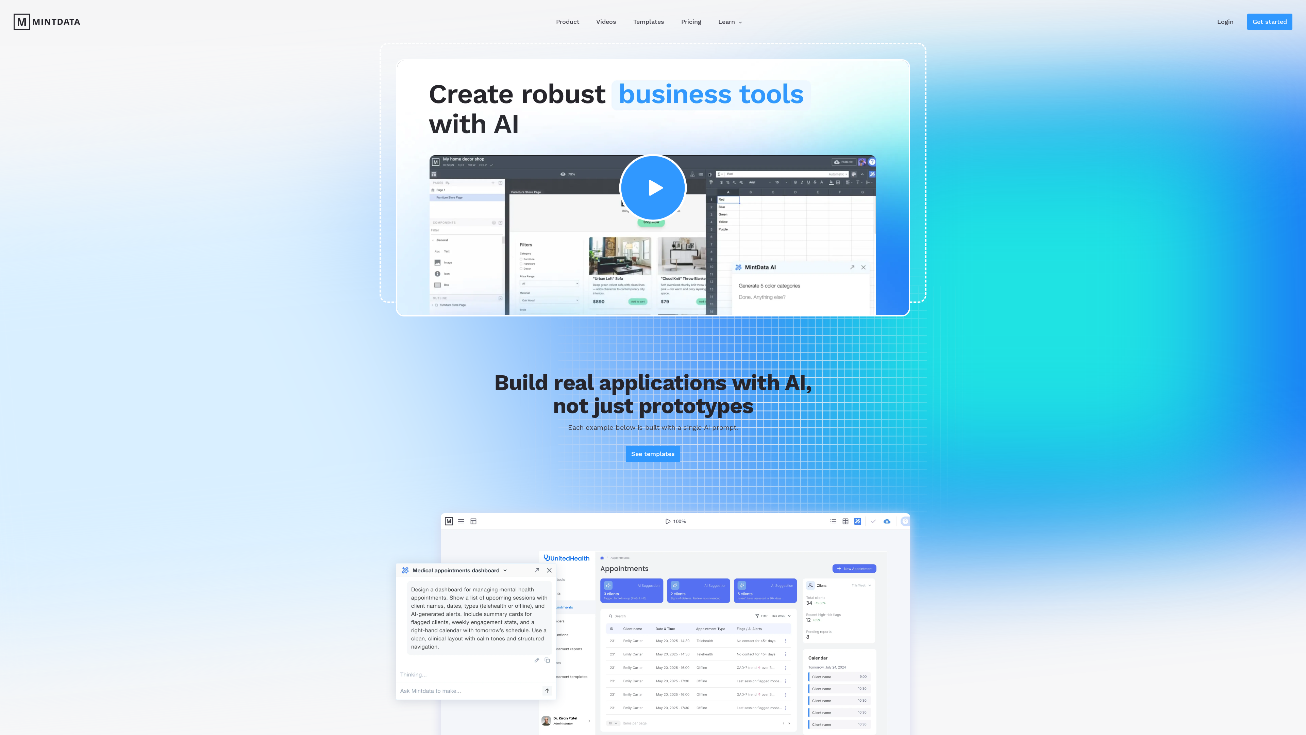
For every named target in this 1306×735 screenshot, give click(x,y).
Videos (606, 21)
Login (1225, 21)
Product (568, 21)
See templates (653, 453)
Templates (648, 21)
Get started (1270, 21)
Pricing (691, 21)
